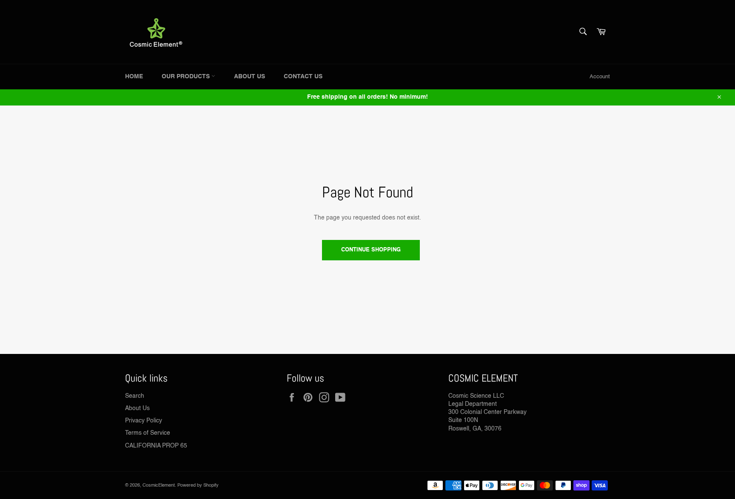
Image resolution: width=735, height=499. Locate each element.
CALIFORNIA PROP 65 (156, 446)
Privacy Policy (143, 421)
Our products (186, 77)
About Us (249, 77)
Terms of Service (147, 433)
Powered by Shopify (198, 485)
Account (600, 77)
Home (134, 77)
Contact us (303, 77)
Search (134, 396)
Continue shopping (371, 250)
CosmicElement (158, 485)
